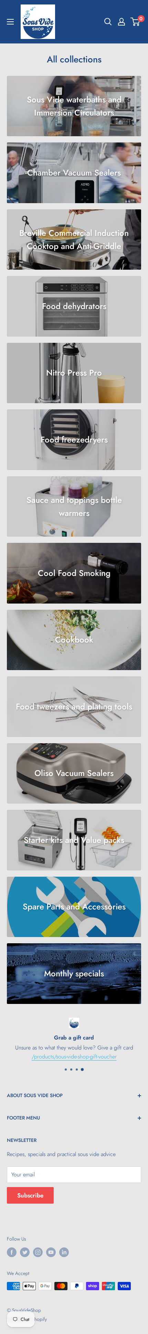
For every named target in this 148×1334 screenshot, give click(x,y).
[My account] (121, 22)
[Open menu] (10, 21)
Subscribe (30, 1195)
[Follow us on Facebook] (12, 1252)
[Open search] (108, 22)
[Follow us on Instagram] (38, 1252)
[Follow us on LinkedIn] (64, 1252)
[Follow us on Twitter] (25, 1252)
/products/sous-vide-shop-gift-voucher (74, 1057)
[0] (135, 22)
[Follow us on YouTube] (51, 1252)
